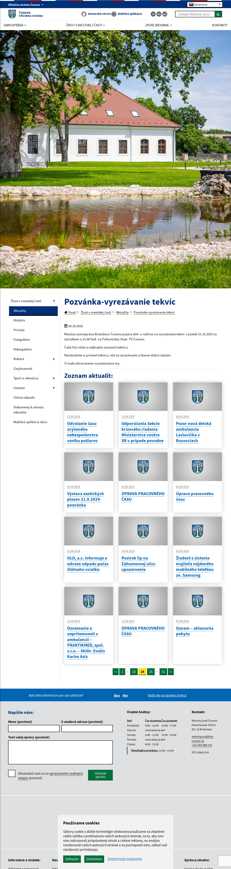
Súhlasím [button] (72, 859)
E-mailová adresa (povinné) (82, 721)
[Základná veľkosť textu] (159, 14)
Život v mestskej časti (26, 301)
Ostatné (19, 388)
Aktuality (20, 310)
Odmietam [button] (94, 859)
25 (150, 672)
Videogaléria (23, 349)
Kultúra (19, 359)
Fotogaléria (22, 339)
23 (134, 672)
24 (142, 672)
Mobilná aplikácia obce (30, 422)
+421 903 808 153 (202, 745)
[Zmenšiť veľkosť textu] (153, 14)
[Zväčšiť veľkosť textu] (164, 14)
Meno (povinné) (20, 721)
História (19, 320)
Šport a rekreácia (26, 378)
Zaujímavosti (23, 368)
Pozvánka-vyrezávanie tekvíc (154, 312)
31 (163, 672)
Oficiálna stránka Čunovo (24, 4)
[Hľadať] (218, 14)
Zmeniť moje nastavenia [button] (125, 859)
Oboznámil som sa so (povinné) (50, 775)
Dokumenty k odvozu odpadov (28, 409)
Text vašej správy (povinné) (29, 737)
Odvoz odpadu (24, 397)
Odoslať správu (100, 775)
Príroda (19, 330)
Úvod (71, 312)
